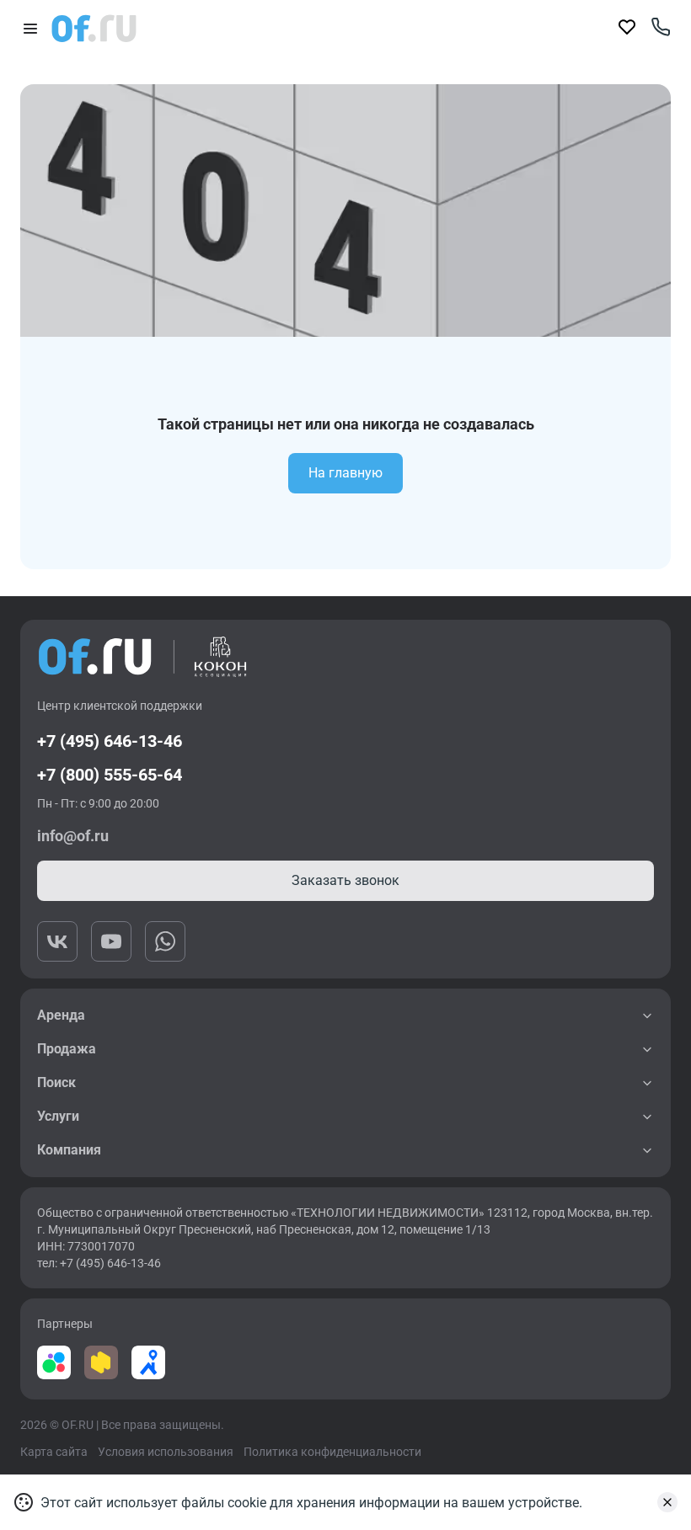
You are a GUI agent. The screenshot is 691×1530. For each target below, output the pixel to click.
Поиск (56, 1082)
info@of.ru (73, 836)
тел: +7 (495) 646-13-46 (99, 1263)
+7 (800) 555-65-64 (109, 775)
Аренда (61, 1015)
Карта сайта (54, 1451)
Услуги (58, 1116)
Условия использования (165, 1451)
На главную (345, 473)
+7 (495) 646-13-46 (109, 741)
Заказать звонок (345, 880)
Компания (69, 1150)
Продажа (66, 1049)
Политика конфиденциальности (332, 1451)
